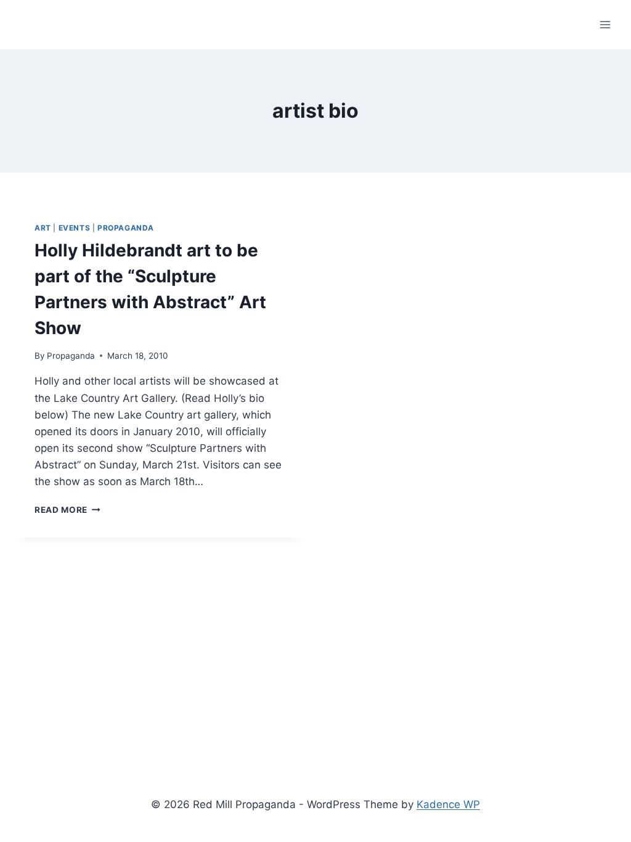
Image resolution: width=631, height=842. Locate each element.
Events (75, 227)
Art (43, 227)
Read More (67, 510)
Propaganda (125, 227)
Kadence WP (448, 804)
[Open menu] (604, 24)
